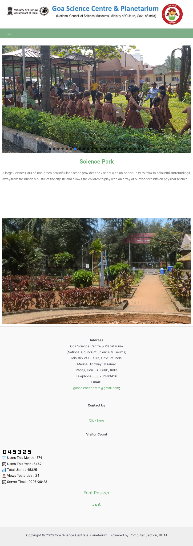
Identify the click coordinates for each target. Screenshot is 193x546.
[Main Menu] (9, 33)
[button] (9, 99)
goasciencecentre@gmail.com (96, 388)
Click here (96, 420)
